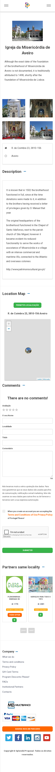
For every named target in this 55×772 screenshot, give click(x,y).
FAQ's (5, 681)
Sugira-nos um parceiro (27, 729)
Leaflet (39, 379)
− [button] (9, 329)
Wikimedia (46, 379)
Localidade (7, 426)
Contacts (7, 691)
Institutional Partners (12, 686)
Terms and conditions (13, 662)
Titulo (4, 437)
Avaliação (6, 406)
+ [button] (9, 324)
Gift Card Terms (10, 671)
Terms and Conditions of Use (23, 515)
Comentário (7, 448)
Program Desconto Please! (15, 677)
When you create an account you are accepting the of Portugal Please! (30, 514)
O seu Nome (7, 415)
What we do (8, 657)
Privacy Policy (45, 515)
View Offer (14, 615)
